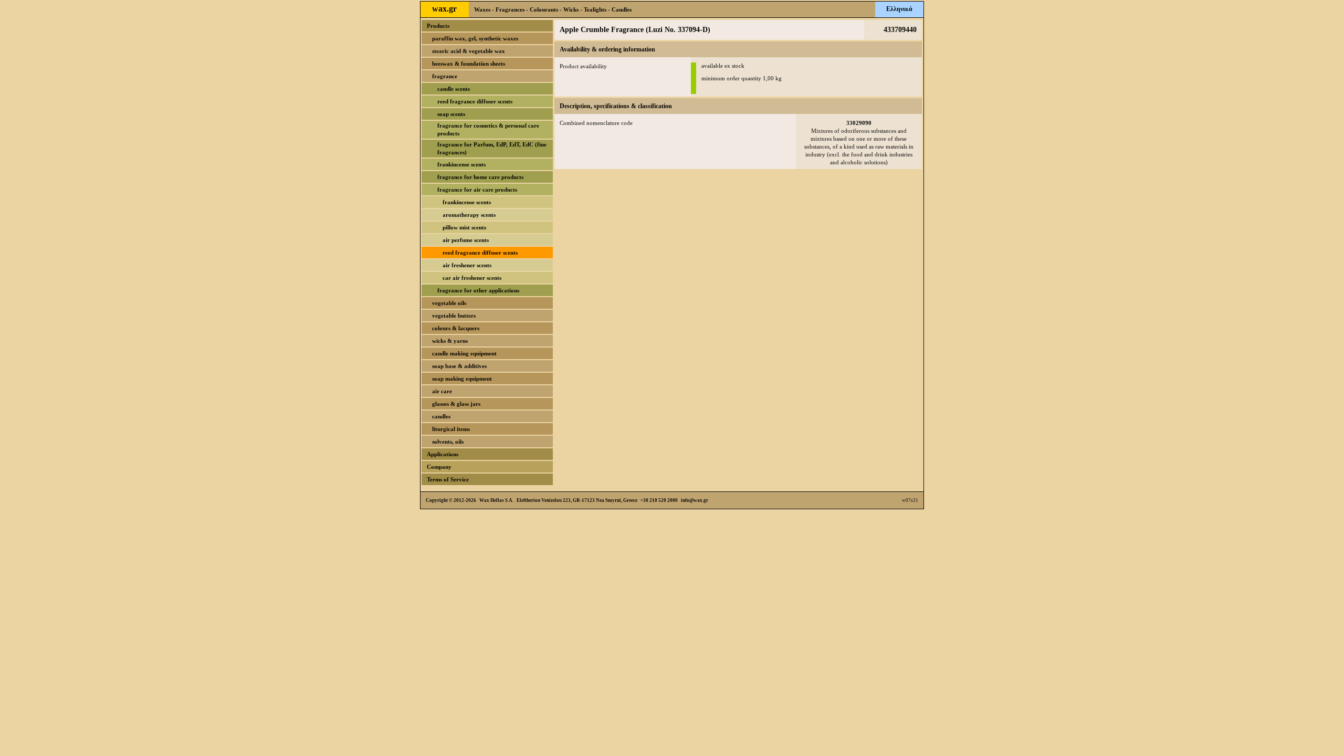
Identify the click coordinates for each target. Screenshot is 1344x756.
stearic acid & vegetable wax (468, 51)
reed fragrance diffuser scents (474, 101)
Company (439, 467)
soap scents (451, 114)
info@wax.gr (694, 500)
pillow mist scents (464, 227)
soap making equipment (462, 378)
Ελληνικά (899, 9)
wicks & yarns (450, 341)
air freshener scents (467, 265)
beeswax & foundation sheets (468, 63)
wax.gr (444, 8)
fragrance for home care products (480, 177)
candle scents (453, 89)
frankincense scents (461, 164)
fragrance (444, 76)
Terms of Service (448, 479)
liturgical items (451, 429)
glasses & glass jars (456, 404)
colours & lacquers (455, 328)
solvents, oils (448, 441)
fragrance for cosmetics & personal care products (488, 129)
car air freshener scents (472, 278)
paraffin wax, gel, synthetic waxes (475, 38)
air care (442, 391)
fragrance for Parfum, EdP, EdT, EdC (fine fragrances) (492, 148)
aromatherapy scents (469, 215)
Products (438, 26)
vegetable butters (454, 315)
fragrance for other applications (478, 290)
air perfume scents (466, 240)
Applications (442, 454)
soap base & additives (459, 366)
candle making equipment (464, 353)
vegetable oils (449, 303)
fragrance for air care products (477, 189)
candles (441, 416)
